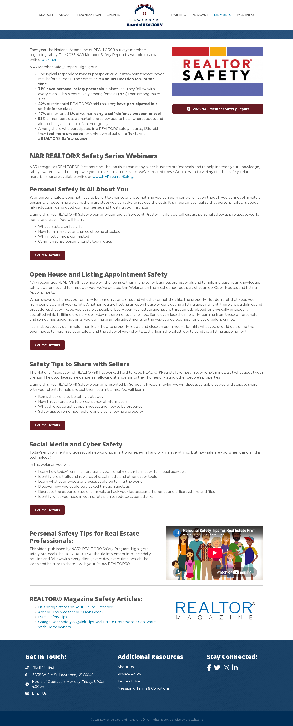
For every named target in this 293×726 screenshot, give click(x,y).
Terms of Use (129, 681)
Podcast (200, 15)
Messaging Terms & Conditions (143, 688)
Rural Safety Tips (52, 617)
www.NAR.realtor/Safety (112, 177)
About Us (126, 667)
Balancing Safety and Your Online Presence (75, 607)
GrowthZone (194, 719)
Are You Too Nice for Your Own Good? (71, 612)
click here (50, 60)
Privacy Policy (129, 674)
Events (113, 15)
